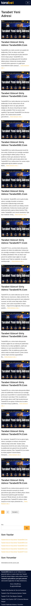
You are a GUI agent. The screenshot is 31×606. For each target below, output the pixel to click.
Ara (2, 524)
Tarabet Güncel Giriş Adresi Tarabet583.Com (14, 542)
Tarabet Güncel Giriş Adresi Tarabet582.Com (14, 545)
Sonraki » (15, 512)
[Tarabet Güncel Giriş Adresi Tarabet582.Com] (15, 129)
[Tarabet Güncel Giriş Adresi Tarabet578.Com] (15, 467)
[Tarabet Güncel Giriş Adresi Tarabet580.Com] (15, 321)
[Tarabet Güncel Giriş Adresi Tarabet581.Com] (15, 178)
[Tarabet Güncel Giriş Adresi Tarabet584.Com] (15, 29)
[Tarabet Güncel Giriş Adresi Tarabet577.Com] (15, 227)
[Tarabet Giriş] (7, 2)
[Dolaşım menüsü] (28, 2)
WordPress (17, 584)
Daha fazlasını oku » (16, 116)
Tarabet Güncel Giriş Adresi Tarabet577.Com (14, 552)
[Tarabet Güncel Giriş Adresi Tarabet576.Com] (15, 274)
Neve (11, 584)
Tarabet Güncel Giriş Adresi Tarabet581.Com (14, 549)
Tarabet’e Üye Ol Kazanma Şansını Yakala (13, 593)
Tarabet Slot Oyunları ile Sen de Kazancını (13, 590)
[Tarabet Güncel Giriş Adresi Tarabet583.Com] (15, 80)
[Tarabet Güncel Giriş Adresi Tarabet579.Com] (15, 370)
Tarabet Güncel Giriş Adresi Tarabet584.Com (14, 539)
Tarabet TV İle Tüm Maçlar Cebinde (11, 596)
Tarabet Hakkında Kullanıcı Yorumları (12, 604)
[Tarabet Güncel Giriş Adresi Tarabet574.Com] (15, 418)
